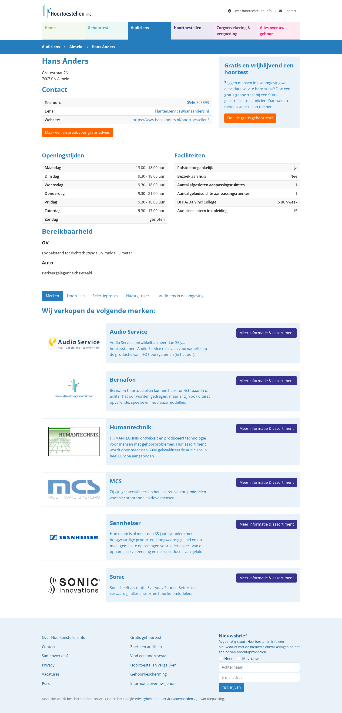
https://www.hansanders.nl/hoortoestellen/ (171, 119)
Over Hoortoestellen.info (63, 637)
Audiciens (140, 27)
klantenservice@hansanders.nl (182, 111)
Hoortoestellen (187, 27)
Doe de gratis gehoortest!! (250, 117)
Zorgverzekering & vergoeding (233, 30)
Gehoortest (98, 27)
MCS (171, 489)
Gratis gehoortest (145, 637)
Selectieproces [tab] (105, 295)
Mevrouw (250, 658)
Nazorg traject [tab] (138, 295)
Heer (228, 658)
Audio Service (171, 343)
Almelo (75, 46)
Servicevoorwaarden (177, 698)
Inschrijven (231, 687)
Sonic (171, 585)
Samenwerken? (55, 655)
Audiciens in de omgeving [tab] (181, 295)
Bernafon (171, 391)
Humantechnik (171, 441)
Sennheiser (171, 537)
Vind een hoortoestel (148, 655)
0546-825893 (198, 102)
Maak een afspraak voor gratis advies (77, 132)
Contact (290, 11)
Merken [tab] (52, 295)
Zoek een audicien (146, 646)
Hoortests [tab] (76, 295)
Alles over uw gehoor (272, 30)
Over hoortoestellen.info (252, 11)
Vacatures (51, 674)
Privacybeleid (145, 698)
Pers (46, 683)
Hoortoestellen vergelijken (153, 665)
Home (50, 27)
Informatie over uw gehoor (153, 683)
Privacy (48, 665)
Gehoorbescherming (148, 674)
